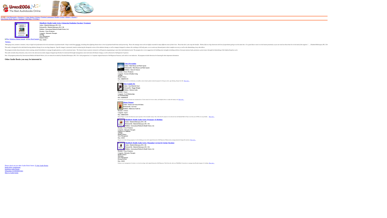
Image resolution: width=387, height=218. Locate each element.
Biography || (14, 17)
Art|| (8, 17)
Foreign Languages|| (47, 17)
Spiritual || (22, 19)
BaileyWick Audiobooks (12, 167)
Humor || (74, 17)
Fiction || (38, 17)
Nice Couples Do (129, 84)
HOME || (4, 17)
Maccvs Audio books (11, 173)
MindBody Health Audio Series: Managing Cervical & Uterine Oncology (149, 143)
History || (68, 17)
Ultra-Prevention (130, 63)
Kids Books (4, 19)
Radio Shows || (13, 19)
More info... (187, 80)
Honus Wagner (128, 102)
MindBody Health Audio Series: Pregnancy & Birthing (143, 120)
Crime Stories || (30, 17)
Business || (21, 17)
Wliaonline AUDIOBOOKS (14, 171)
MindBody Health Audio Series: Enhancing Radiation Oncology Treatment (65, 23)
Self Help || (29, 19)
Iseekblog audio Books (12, 169)
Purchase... (8, 42)
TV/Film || (36, 19)
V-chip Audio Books (41, 165)
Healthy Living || (59, 17)
